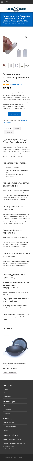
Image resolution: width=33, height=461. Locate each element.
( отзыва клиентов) (16, 84)
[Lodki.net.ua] (16, 8)
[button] (27, 36)
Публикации (7, 397)
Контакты (7, 413)
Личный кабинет (9, 422)
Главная (6, 20)
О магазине (7, 409)
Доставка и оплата (9, 406)
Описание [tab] (8, 128)
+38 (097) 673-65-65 (9, 439)
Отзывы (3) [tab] (9, 132)
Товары (13, 20)
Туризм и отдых (21, 20)
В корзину (14, 114)
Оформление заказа (10, 426)
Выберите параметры (10, 372)
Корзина (6, 430)
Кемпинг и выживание (9, 22)
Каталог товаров (9, 393)
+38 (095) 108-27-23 (9, 443)
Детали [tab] (17, 128)
